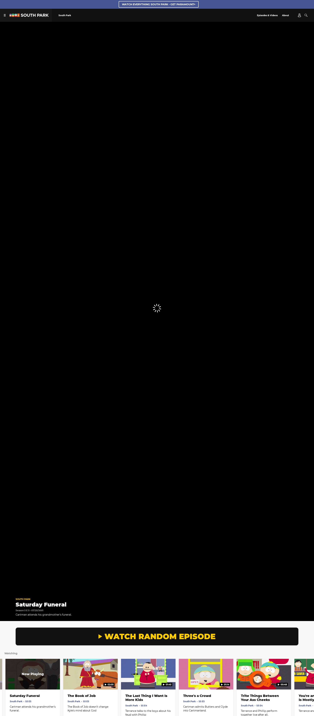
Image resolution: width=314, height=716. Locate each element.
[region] (157, 308)
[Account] (299, 15)
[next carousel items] (307, 682)
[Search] (306, 15)
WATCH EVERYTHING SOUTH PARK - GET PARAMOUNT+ (158, 4)
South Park (23, 599)
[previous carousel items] (7, 682)
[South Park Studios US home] (29, 16)
